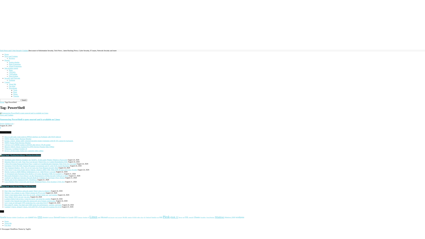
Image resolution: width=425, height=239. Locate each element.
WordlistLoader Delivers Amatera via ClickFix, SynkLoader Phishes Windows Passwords (35, 160)
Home (6, 54)
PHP (160, 217)
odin (138, 217)
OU (145, 217)
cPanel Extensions (15, 66)
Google (70, 217)
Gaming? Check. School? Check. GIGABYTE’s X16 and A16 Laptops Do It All (32, 207)
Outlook (148, 217)
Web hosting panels (11, 68)
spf (184, 217)
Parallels (153, 217)
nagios (130, 217)
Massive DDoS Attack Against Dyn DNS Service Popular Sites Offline (29, 147)
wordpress (240, 217)
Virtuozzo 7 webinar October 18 (15, 149)
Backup (9, 217)
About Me (12, 84)
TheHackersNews (33, 155)
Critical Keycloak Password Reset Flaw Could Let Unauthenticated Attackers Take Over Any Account (40, 164)
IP (88, 217)
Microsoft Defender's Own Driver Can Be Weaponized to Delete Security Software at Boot (36, 176)
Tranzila (16, 96)
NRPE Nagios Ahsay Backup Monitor (17, 139)
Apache (3, 217)
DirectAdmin (13, 76)
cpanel (30, 217)
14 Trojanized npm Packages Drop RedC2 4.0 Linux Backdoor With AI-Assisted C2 (34, 174)
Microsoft (104, 217)
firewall (57, 217)
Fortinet (63, 217)
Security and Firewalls (12, 78)
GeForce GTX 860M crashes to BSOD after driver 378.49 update (27, 145)
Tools (15, 90)
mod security (111, 217)
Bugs (15, 92)
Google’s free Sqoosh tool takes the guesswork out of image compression (29, 201)
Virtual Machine (210, 217)
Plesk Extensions (15, 64)
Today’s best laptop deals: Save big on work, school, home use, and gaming (30, 195)
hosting (85, 217)
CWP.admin (13, 74)
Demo (15, 94)
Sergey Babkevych (6, 124)
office (141, 217)
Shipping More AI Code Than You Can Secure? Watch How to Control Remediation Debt (36, 162)
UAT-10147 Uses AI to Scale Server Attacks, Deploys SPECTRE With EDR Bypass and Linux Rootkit (40, 170)
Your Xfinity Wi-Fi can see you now (17, 197)
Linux (93, 217)
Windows (219, 217)
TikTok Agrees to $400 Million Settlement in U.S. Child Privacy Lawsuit (29, 172)
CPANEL (12, 72)
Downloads (13, 88)
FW (67, 217)
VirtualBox (203, 217)
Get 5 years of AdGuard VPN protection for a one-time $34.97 (26, 203)
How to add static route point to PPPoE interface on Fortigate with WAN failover (32, 137)
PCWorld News (29, 186)
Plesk (11, 70)
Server (180, 217)
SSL (186, 217)
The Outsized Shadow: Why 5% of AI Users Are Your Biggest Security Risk (31, 168)
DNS (40, 217)
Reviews (12, 58)
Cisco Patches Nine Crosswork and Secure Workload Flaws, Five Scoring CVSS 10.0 (34, 182)
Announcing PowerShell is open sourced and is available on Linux (30, 119)
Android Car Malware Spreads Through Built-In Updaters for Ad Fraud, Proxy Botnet (34, 178)
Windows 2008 (230, 217)
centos (14, 217)
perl (158, 217)
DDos (35, 217)
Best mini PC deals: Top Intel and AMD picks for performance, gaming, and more (33, 205)
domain (45, 217)
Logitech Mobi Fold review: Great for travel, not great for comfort (27, 199)
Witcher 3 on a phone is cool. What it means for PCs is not (24, 193)
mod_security (118, 217)
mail (99, 217)
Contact (7, 82)
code (26, 217)
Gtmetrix (80, 217)
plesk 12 (174, 217)
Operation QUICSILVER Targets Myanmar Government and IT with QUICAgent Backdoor (37, 166)
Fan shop (12, 86)
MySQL (125, 217)
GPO (76, 217)
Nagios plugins (14, 62)
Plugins (7, 60)
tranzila (191, 217)
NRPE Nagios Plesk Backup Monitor (17, 143)
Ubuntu (197, 217)
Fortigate (12, 80)
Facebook (50, 217)
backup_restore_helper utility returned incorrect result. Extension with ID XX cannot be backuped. (38, 141)
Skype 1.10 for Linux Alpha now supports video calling (23, 151)
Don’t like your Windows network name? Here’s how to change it (27, 191)
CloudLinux (20, 217)
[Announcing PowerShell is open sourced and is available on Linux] (24, 113)
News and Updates (11, 56)
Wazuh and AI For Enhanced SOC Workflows (20, 180)
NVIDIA (134, 217)
